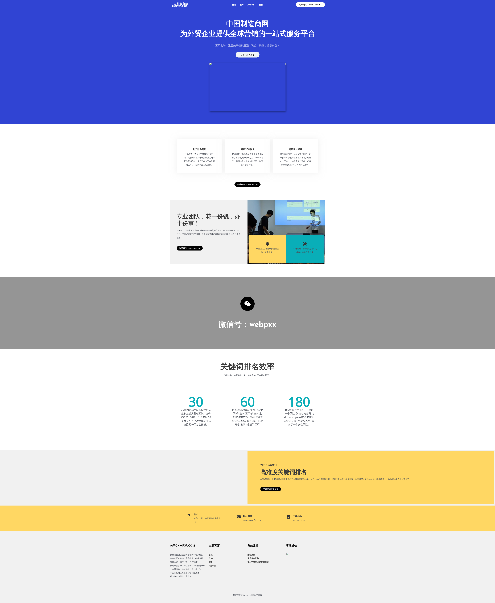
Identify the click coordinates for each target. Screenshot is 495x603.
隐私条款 (251, 554)
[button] (310, 4)
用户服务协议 (253, 558)
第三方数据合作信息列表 (258, 562)
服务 (211, 562)
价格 (211, 558)
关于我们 (213, 565)
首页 (211, 554)
